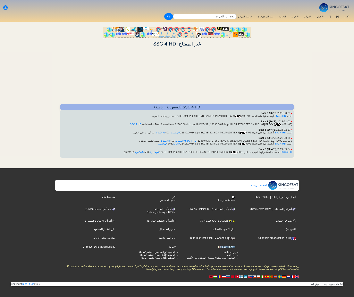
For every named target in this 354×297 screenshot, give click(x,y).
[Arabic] (237, 276)
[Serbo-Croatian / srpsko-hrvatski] (224, 276)
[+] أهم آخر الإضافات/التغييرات (99, 220)
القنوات (307, 16)
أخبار (346, 16)
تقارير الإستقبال (167, 229)
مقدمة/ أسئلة (108, 197)
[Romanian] (219, 276)
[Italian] (262, 276)
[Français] (293, 276)
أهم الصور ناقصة (167, 238)
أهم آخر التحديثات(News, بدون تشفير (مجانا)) (161, 211)
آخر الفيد (231, 255)
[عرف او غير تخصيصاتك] (5, 7)
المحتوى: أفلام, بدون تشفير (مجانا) (158, 257)
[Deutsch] (284, 276)
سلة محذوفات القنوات (104, 238)
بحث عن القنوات (284, 220)
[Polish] (258, 276)
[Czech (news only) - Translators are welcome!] (254, 276)
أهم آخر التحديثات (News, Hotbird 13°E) (210, 209)
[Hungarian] (215, 276)
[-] (330, 16)
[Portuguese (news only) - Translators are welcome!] (271, 276)
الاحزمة (294, 16)
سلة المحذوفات (265, 16)
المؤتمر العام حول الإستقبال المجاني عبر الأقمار (211, 257)
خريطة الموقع (245, 16)
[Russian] (228, 276)
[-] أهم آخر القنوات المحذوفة (161, 220)
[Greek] (245, 276)
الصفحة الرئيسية (259, 185)
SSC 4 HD (280, 116)
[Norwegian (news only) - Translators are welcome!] (275, 276)
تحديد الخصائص (167, 200)
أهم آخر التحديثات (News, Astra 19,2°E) (271, 209)
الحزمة (282, 16)
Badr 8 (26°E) (268, 113)
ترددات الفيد (229, 252)
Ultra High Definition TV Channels (209, 238)
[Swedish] (280, 276)
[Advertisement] (177, 75)
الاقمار (320, 16)
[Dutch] (288, 276)
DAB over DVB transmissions (99, 246)
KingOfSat (28, 284)
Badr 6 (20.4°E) (267, 129)
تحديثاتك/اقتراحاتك (226, 200)
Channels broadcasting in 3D (275, 238)
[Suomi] (241, 276)
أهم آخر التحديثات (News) (98, 209)
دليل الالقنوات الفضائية (223, 229)
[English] (297, 276)
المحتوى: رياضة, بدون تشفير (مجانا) (157, 252)
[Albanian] (211, 276)
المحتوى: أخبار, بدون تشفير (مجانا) (157, 255)
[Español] (267, 276)
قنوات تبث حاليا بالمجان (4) (214, 220)
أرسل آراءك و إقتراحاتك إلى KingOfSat (275, 197)
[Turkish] (232, 276)
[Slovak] (250, 276)
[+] (337, 16)
